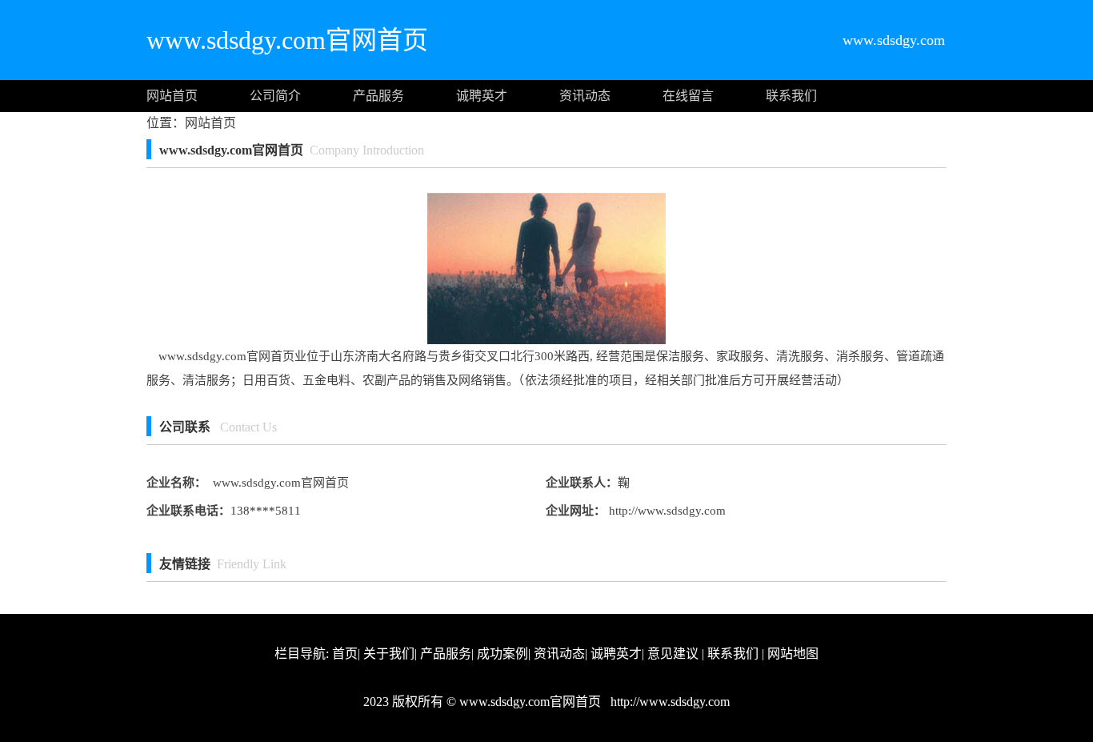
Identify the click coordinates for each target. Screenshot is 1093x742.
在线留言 (688, 95)
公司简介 (275, 95)
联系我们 (791, 95)
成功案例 (502, 653)
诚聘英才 (481, 95)
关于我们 (388, 653)
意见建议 (673, 653)
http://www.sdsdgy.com (666, 510)
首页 (345, 653)
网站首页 (172, 95)
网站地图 (793, 653)
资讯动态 (585, 95)
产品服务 (378, 95)
